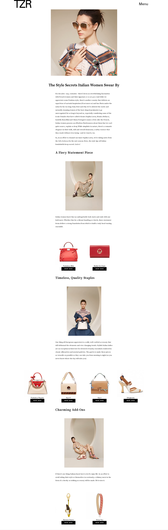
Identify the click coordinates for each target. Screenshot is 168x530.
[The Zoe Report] (22, 4)
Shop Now (68, 269)
